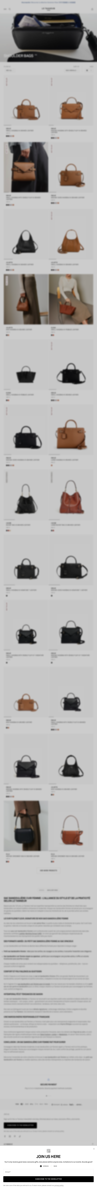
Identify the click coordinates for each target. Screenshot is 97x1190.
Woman (45, 1166)
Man (55, 1166)
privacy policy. (59, 1185)
